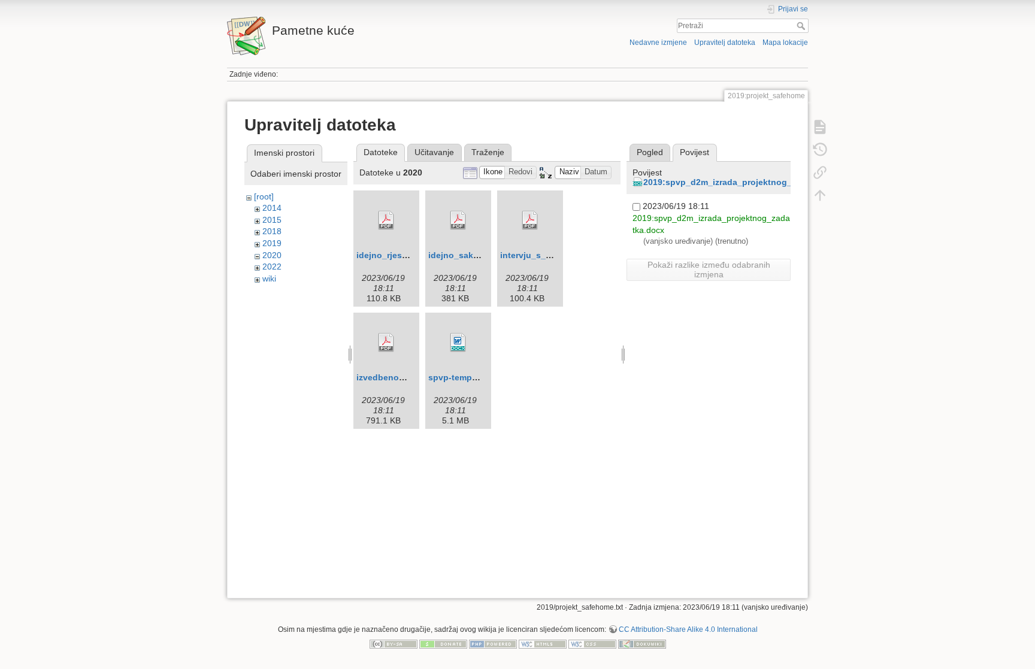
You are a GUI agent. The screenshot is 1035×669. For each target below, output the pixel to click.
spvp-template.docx (469, 377)
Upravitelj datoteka (724, 42)
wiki (269, 278)
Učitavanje (434, 152)
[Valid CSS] (592, 643)
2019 (272, 243)
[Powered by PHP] (493, 643)
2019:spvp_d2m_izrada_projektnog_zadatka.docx (744, 182)
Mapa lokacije (785, 42)
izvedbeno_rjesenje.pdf (404, 377)
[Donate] (443, 643)
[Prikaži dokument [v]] (820, 127)
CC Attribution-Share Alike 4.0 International (688, 629)
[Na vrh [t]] (820, 195)
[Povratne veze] (820, 172)
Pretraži (802, 26)
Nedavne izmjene (658, 42)
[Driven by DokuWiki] (642, 643)
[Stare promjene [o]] (820, 149)
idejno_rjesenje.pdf (395, 255)
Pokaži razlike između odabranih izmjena (708, 269)
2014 (272, 208)
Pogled (650, 152)
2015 (272, 220)
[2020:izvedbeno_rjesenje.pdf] (386, 343)
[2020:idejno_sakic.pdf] (458, 220)
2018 (272, 231)
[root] (264, 196)
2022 (272, 266)
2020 (272, 255)
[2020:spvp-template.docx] (458, 343)
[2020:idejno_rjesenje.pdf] (386, 220)
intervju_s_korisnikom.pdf (553, 255)
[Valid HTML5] (543, 643)
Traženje (487, 152)
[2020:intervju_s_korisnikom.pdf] (530, 220)
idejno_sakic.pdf (462, 255)
